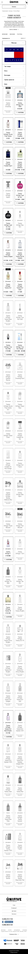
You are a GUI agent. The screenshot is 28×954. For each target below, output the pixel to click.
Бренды (10, 11)
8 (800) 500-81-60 (7, 925)
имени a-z (23, 38)
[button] (26, 2)
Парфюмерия (5, 11)
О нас (14, 905)
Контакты (14, 914)
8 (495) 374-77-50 (7, 919)
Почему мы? (14, 908)
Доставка (14, 911)
